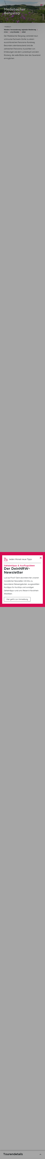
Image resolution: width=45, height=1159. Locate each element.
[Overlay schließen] (40, 557)
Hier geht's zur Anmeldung (17, 599)
